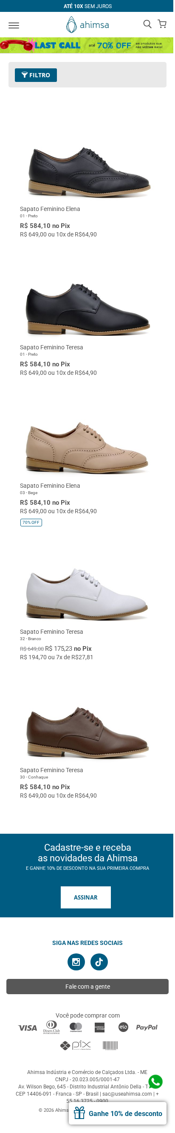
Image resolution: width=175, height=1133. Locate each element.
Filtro (39, 75)
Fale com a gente (87, 986)
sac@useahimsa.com (127, 1094)
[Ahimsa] (87, 24)
